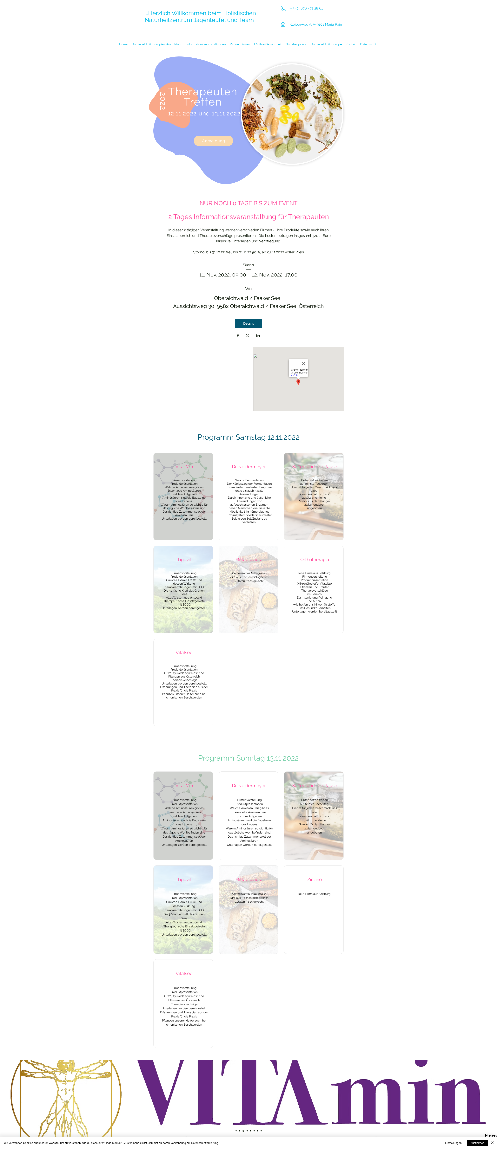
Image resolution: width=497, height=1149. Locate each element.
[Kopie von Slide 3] (247, 1131)
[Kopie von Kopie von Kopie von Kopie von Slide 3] (257, 1131)
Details (248, 323)
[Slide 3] (243, 1131)
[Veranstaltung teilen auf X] (247, 336)
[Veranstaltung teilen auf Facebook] (238, 336)
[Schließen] (492, 1143)
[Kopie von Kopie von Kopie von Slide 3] (254, 1131)
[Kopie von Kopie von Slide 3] (250, 1131)
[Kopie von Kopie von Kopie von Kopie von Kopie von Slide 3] (261, 1131)
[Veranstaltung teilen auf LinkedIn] (258, 336)
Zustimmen (477, 1143)
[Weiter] (476, 1100)
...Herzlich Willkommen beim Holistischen (200, 13)
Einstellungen (453, 1143)
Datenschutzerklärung (204, 1143)
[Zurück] (21, 1100)
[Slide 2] (239, 1131)
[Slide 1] (236, 1131)
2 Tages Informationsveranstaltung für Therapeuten (248, 217)
